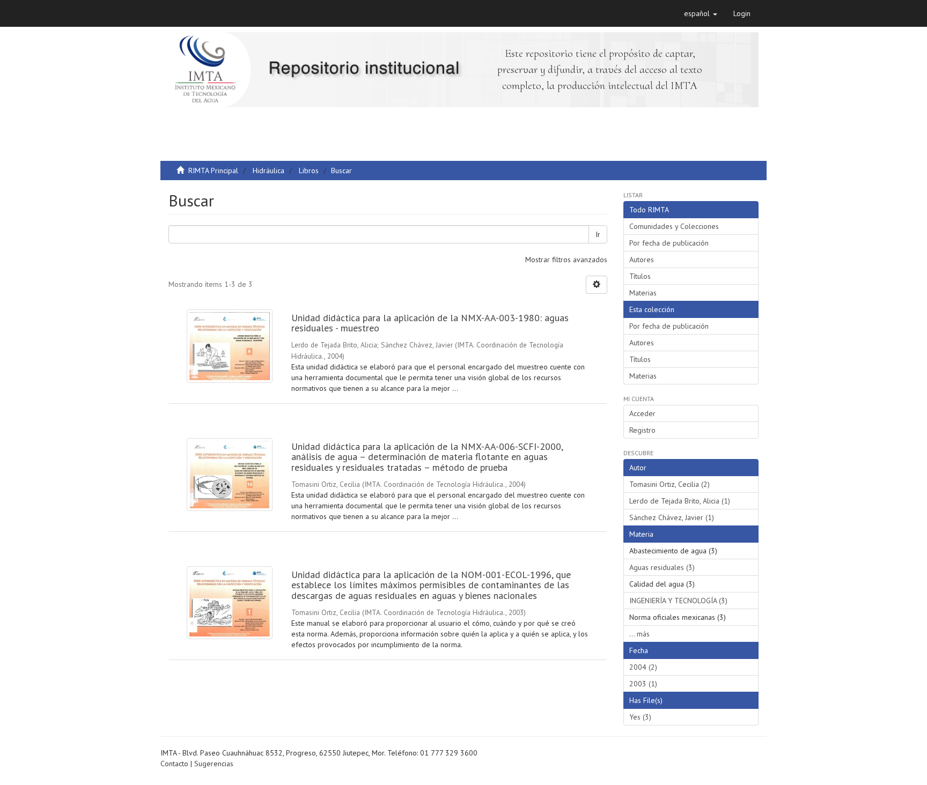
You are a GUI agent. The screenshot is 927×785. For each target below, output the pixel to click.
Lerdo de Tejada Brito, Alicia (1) (679, 501)
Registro (642, 430)
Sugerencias (213, 763)
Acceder (642, 413)
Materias (643, 293)
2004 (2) (643, 667)
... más (639, 634)
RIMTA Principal (213, 170)
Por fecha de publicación (669, 243)
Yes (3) (640, 717)
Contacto (174, 763)
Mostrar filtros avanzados (566, 259)
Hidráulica (268, 170)
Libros (309, 170)
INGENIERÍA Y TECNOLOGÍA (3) (678, 600)
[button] (700, 13)
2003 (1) (643, 683)
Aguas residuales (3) (662, 567)
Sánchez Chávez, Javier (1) (671, 517)
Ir (597, 234)
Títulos (640, 276)
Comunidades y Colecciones (674, 226)
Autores (641, 259)
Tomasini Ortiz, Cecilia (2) (669, 484)
